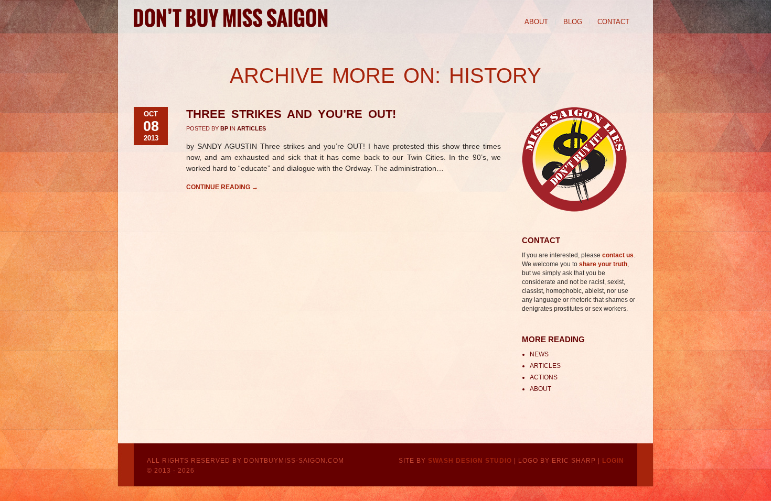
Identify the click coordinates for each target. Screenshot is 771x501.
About (536, 22)
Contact (613, 22)
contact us (618, 255)
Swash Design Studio (470, 460)
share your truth (603, 264)
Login (613, 460)
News (539, 354)
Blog (572, 22)
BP (224, 128)
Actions (544, 377)
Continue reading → (222, 187)
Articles (251, 128)
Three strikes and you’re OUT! (291, 114)
